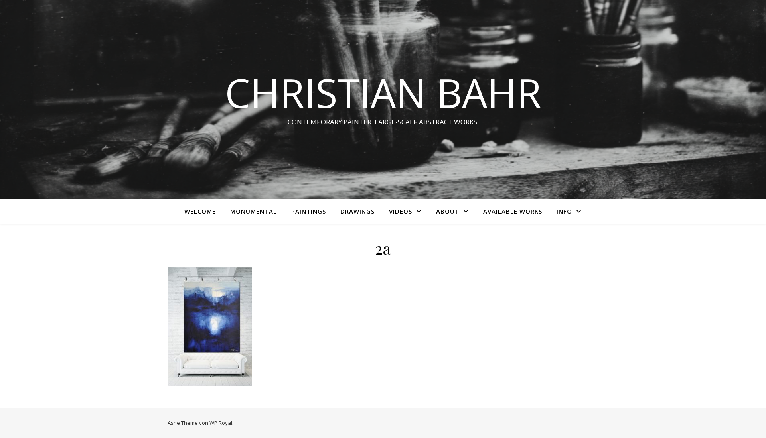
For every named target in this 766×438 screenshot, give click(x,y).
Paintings (308, 211)
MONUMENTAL (253, 211)
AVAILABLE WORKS (512, 211)
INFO (564, 211)
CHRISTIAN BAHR (383, 92)
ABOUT (447, 211)
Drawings (357, 211)
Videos (400, 211)
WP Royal (220, 422)
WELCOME (200, 211)
